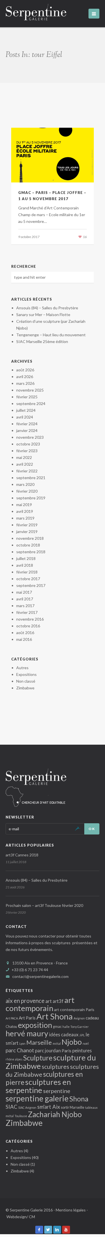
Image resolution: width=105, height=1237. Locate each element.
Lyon (22, 1043)
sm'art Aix (48, 1106)
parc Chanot (20, 1050)
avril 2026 (24, 376)
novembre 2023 (30, 437)
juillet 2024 (26, 410)
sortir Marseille (72, 1107)
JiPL (82, 1035)
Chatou (11, 1027)
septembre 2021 (30, 477)
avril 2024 (24, 417)
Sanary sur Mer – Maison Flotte (43, 314)
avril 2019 (24, 511)
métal (57, 1043)
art (48, 1001)
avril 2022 (24, 464)
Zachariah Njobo (55, 1114)
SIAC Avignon (27, 1107)
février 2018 (27, 572)
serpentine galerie (37, 1098)
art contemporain (40, 1004)
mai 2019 (24, 504)
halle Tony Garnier (75, 1026)
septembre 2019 (30, 497)
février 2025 (27, 396)
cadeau (92, 1017)
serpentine (56, 1090)
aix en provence (25, 1000)
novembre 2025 (30, 390)
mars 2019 (25, 518)
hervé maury (27, 1033)
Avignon (79, 1018)
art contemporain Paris (74, 1009)
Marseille (39, 1042)
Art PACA (12, 1018)
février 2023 (27, 450)
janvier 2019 (27, 531)
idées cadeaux (63, 1034)
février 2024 (27, 423)
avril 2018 (24, 565)
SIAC (11, 1106)
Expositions (26, 674)
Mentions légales (71, 1210)
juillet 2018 (26, 558)
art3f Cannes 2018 (22, 854)
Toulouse (21, 1116)
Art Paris (27, 1017)
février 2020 (27, 491)
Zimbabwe (25, 687)
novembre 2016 (30, 619)
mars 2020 (25, 484)
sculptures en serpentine (38, 1086)
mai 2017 (24, 592)
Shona (78, 1099)
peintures (82, 1050)
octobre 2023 (28, 444)
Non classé (25, 681)
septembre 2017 (30, 585)
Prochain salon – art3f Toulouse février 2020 (44, 905)
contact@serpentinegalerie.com (40, 976)
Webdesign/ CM (20, 1216)
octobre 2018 (28, 545)
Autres (22, 667)
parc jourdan (48, 1050)
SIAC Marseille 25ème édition (42, 341)
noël (86, 1043)
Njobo (72, 1041)
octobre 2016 (28, 625)
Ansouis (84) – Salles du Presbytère (47, 307)
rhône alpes (14, 1059)
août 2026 (25, 369)
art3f (58, 1001)
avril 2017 (24, 598)
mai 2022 (24, 457)
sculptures (55, 1066)
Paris (66, 1050)
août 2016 (25, 632)
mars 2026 (25, 383)
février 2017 (27, 612)
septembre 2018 (30, 551)
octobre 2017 (28, 578)
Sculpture (37, 1058)
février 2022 (27, 470)
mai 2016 (24, 639)
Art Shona (54, 1016)
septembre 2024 (30, 403)
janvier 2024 (27, 430)
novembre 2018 (30, 538)
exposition (35, 1025)
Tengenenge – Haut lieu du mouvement (51, 334)
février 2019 (27, 524)
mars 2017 (25, 605)
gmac (57, 1027)
